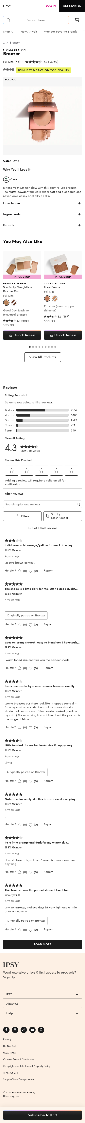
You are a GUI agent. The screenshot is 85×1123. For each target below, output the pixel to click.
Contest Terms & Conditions (18, 1059)
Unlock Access (24, 335)
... (4, 42)
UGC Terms (9, 1052)
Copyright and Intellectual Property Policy (26, 1066)
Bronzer (15, 42)
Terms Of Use (10, 1072)
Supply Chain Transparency (18, 1079)
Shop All (8, 31)
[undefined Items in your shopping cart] (77, 20)
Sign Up (9, 977)
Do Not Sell (9, 1046)
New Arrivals (29, 31)
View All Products (42, 357)
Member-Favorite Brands (60, 31)
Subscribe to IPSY (42, 1115)
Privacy (7, 1039)
